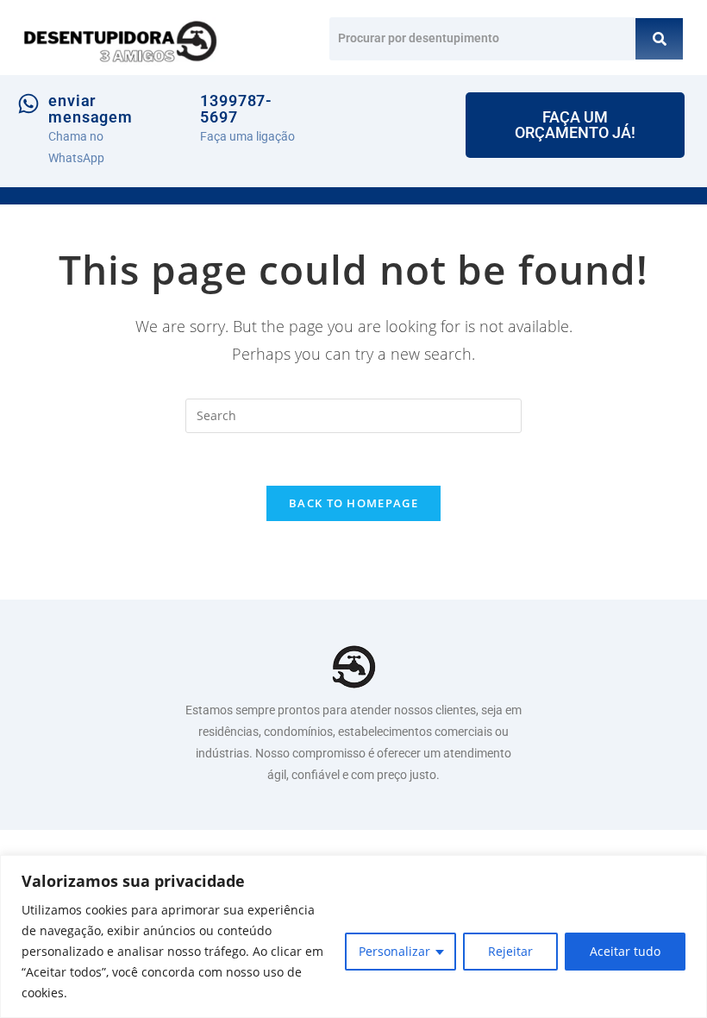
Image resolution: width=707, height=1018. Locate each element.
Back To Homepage (353, 503)
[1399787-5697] (176, 103)
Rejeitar (510, 951)
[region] (353, 936)
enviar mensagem (90, 109)
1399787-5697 (236, 109)
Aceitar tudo (625, 951)
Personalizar (394, 951)
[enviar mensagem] (28, 103)
